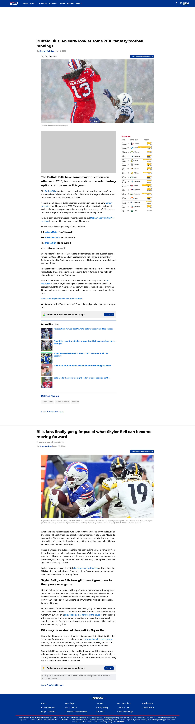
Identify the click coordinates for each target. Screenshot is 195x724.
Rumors (33, 3)
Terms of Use (123, 707)
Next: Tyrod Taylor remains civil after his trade (61, 298)
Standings (53, 3)
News (25, 3)
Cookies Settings (125, 711)
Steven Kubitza (47, 51)
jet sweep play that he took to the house (82, 615)
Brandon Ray (46, 446)
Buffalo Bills (50, 191)
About (44, 703)
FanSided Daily (48, 707)
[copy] (55, 56)
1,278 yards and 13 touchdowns (97, 639)
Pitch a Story (71, 707)
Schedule (43, 3)
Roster (62, 3)
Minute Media (29, 718)
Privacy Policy (102, 707)
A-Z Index (100, 711)
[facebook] (176, 3)
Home (43, 412)
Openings (69, 703)
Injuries (70, 3)
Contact (99, 703)
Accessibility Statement (76, 711)
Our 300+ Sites (124, 703)
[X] (181, 3)
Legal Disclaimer (48, 711)
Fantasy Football (48, 401)
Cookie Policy (148, 707)
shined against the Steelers (85, 568)
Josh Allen (75, 401)
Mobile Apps (147, 703)
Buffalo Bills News (62, 401)
